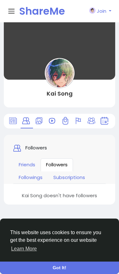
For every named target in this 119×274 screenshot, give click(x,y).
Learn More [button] (24, 248)
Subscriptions (69, 177)
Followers (57, 164)
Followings (31, 177)
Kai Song (60, 93)
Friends (27, 164)
